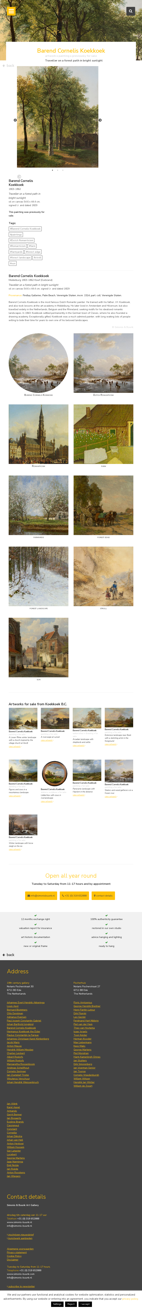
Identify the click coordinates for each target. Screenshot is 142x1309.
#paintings (16, 234)
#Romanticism (18, 246)
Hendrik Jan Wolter (84, 1082)
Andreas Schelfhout (18, 1067)
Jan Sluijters (80, 1060)
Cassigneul (13, 1125)
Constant (12, 1129)
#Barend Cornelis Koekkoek (25, 228)
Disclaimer (12, 1259)
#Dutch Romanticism (21, 240)
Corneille (12, 1132)
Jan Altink (12, 1103)
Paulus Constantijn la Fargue (23, 1035)
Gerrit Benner (14, 1114)
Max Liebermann (83, 1042)
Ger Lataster (14, 1150)
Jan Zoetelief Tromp (18, 1075)
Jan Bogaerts (14, 1118)
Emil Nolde (13, 1165)
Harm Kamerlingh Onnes (87, 1057)
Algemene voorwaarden (20, 1248)
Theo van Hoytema (84, 1028)
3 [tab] (63, 170)
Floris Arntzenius (83, 1002)
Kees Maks (79, 1046)
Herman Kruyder (82, 1038)
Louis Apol (13, 1006)
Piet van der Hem (83, 1024)
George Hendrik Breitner (87, 1006)
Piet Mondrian (81, 1053)
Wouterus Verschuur (18, 1078)
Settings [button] (57, 1304)
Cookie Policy (14, 1256)
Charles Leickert (16, 1053)
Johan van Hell (15, 1140)
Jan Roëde (12, 1169)
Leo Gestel (80, 1017)
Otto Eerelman (15, 1013)
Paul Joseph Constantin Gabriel (24, 1020)
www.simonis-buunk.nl (19, 1222)
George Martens (82, 1049)
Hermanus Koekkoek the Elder (23, 1031)
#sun (12, 263)
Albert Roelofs (15, 1057)
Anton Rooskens (16, 1172)
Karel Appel (13, 1107)
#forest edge (33, 252)
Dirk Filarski (80, 1013)
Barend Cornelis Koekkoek (21, 1028)
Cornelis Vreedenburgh (86, 1075)
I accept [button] (85, 1304)
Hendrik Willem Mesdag (20, 1049)
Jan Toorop (80, 1071)
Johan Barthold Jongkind (20, 1024)
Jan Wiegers (13, 1176)
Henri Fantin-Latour (84, 1009)
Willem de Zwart (83, 1086)
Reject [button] (71, 1304)
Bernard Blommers (17, 1009)
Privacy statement (17, 1252)
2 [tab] (57, 170)
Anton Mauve (14, 1046)
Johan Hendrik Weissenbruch (23, 1082)
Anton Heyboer (15, 1143)
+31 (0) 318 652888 (75, 895)
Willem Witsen (82, 1078)
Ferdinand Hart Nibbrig (86, 1020)
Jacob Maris (13, 1042)
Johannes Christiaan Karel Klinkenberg (28, 1038)
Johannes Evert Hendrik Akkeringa (26, 1002)
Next (100, 120)
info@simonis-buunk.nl (19, 1226)
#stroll (37, 257)
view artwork (15, 746)
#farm (32, 246)
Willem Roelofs (15, 1060)
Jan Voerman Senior (84, 1067)
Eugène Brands (15, 1121)
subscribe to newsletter (21, 1286)
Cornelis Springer (16, 1071)
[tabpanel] (57, 117)
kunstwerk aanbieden (20, 1238)
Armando (12, 1111)
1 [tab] (52, 170)
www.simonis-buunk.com (20, 1274)
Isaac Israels (80, 1031)
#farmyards (16, 252)
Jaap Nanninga (15, 1161)
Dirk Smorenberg (83, 1064)
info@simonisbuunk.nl (42, 895)
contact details (104, 895)
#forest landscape (20, 257)
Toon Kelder (80, 1035)
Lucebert (12, 1154)
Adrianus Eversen (16, 1017)
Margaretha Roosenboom (21, 1064)
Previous (15, 120)
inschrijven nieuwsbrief (21, 1234)
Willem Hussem (15, 1147)
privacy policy (130, 1299)
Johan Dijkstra (14, 1136)
